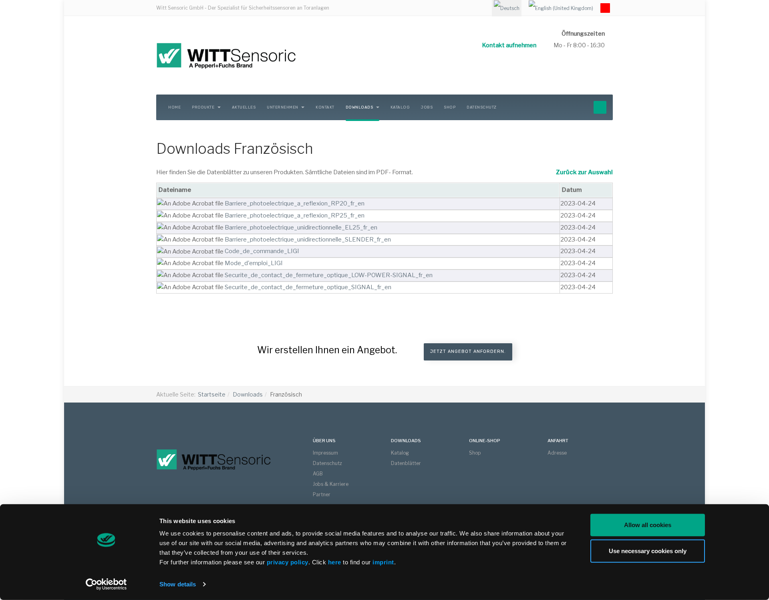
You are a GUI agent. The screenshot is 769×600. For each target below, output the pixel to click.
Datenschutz (482, 107)
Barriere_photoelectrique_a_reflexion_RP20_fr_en (294, 203)
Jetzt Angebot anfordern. (468, 351)
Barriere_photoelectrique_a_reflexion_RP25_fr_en (294, 215)
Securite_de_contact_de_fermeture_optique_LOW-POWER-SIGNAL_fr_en (329, 275)
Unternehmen (283, 107)
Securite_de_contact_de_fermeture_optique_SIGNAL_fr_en (308, 287)
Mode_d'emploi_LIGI (254, 263)
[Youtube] (605, 8)
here (335, 562)
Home (174, 107)
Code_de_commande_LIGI (262, 251)
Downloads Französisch (234, 148)
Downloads (360, 107)
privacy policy (287, 562)
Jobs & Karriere (330, 484)
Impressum (325, 453)
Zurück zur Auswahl (584, 172)
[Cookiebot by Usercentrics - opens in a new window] (106, 584)
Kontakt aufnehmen (509, 45)
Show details (177, 584)
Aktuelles (244, 107)
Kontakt (325, 107)
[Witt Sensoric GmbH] (256, 55)
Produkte (203, 107)
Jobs (427, 107)
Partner (321, 494)
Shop (449, 107)
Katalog (400, 107)
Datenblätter (406, 463)
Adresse (557, 453)
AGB (318, 474)
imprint (383, 562)
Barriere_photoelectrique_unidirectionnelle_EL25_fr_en (301, 227)
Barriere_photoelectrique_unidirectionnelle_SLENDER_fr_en (308, 239)
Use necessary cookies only (647, 550)
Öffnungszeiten (583, 33)
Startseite (211, 394)
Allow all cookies (647, 524)
